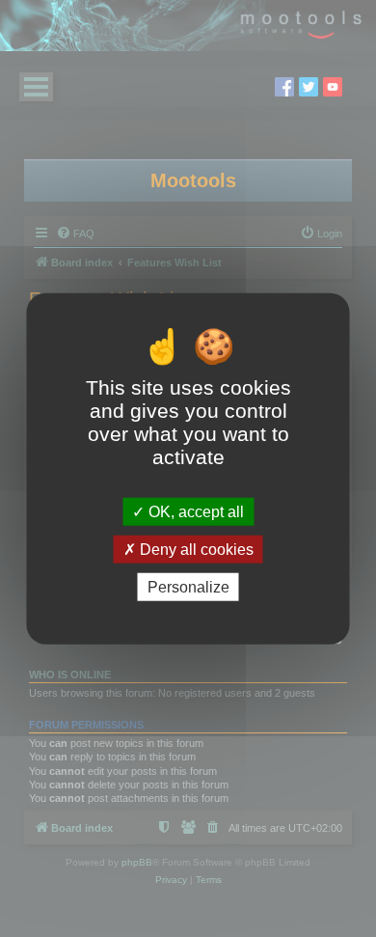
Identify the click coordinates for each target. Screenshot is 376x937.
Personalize (188, 587)
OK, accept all (194, 511)
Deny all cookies (195, 548)
